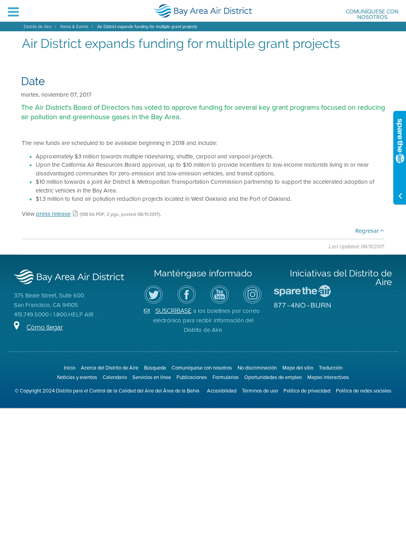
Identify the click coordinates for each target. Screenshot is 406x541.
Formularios (226, 377)
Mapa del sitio (297, 367)
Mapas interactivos (328, 377)
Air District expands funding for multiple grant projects (147, 26)
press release (53, 214)
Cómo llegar (45, 327)
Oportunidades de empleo (273, 377)
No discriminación (257, 367)
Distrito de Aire (38, 26)
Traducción (331, 367)
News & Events (74, 26)
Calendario (115, 377)
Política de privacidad (306, 390)
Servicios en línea (151, 377)
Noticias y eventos (77, 377)
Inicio (69, 367)
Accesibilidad (221, 390)
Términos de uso (260, 390)
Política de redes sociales (363, 390)
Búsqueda (155, 367)
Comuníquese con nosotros (372, 15)
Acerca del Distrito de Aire (109, 367)
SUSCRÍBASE (173, 310)
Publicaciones (191, 377)
